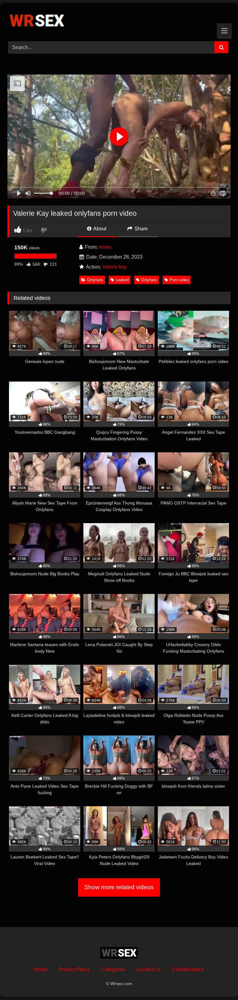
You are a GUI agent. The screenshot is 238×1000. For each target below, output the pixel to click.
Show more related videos (119, 887)
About (99, 228)
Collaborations (188, 969)
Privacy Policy (74, 969)
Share (140, 228)
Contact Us (148, 969)
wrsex (105, 247)
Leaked (122, 280)
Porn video (179, 280)
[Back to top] (219, 981)
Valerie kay (114, 266)
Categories (113, 969)
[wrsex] (119, 20)
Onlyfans (95, 280)
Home (40, 969)
